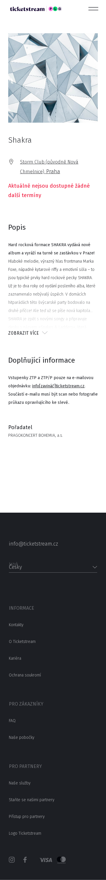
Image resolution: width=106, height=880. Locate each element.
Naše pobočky (21, 737)
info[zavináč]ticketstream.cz (58, 386)
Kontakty (16, 624)
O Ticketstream (22, 641)
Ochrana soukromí (25, 675)
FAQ (12, 720)
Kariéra (15, 658)
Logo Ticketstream (25, 833)
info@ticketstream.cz (33, 544)
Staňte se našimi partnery (31, 799)
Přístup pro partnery (27, 816)
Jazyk (13, 562)
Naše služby (20, 783)
